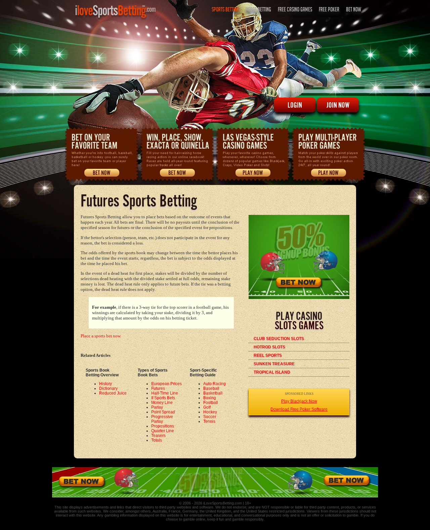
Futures (158, 388)
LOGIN (295, 105)
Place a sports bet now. (101, 335)
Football (210, 402)
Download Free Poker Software (299, 409)
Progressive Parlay (162, 419)
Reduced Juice (113, 393)
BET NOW (353, 10)
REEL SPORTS (268, 355)
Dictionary (108, 388)
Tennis (209, 421)
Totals (156, 440)
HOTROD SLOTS (269, 347)
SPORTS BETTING (225, 10)
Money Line (162, 402)
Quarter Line (162, 430)
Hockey (210, 412)
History (105, 383)
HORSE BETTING (258, 10)
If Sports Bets (163, 397)
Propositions (162, 426)
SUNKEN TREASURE (274, 364)
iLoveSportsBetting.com (222, 503)
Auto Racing (214, 383)
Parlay (157, 407)
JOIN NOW (338, 105)
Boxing (209, 397)
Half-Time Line (164, 393)
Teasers (158, 435)
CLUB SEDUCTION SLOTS (279, 338)
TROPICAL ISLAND (272, 372)
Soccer (209, 416)
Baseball (211, 388)
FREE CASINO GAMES (295, 10)
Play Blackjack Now (299, 401)
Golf (207, 407)
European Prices (166, 383)
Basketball (212, 393)
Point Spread (163, 412)
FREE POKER (329, 10)
